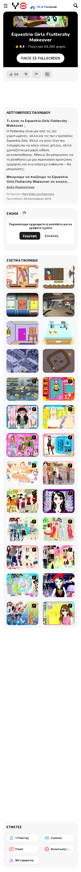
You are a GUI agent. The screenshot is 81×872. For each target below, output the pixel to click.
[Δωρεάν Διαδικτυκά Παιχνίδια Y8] (19, 6)
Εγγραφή (30, 236)
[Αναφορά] (36, 74)
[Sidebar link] (5, 6)
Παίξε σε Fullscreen (40, 58)
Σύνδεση (51, 236)
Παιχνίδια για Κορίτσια (38, 194)
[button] (20, 187)
